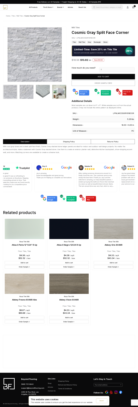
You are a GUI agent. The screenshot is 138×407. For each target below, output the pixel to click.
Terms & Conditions (65, 388)
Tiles (13, 16)
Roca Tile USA (24, 241)
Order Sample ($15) (103, 83)
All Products (33, 7)
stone (105, 42)
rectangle (97, 42)
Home (8, 16)
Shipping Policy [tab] (69, 142)
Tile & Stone (47, 7)
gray (89, 42)
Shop (49, 383)
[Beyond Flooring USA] (5, 7)
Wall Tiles (19, 16)
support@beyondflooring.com (32, 388)
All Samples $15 (95, 2)
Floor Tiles (22, 251)
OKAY (101, 401)
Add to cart (103, 77)
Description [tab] (25, 142)
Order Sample (23, 267)
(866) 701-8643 (27, 384)
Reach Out (82, 7)
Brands (59, 7)
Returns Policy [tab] (112, 142)
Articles (70, 7)
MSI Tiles (76, 27)
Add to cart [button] (24, 263)
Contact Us (52, 391)
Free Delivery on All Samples (48, 2)
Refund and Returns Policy (67, 385)
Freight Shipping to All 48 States (74, 2)
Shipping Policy (63, 381)
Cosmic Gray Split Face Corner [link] (34, 16)
